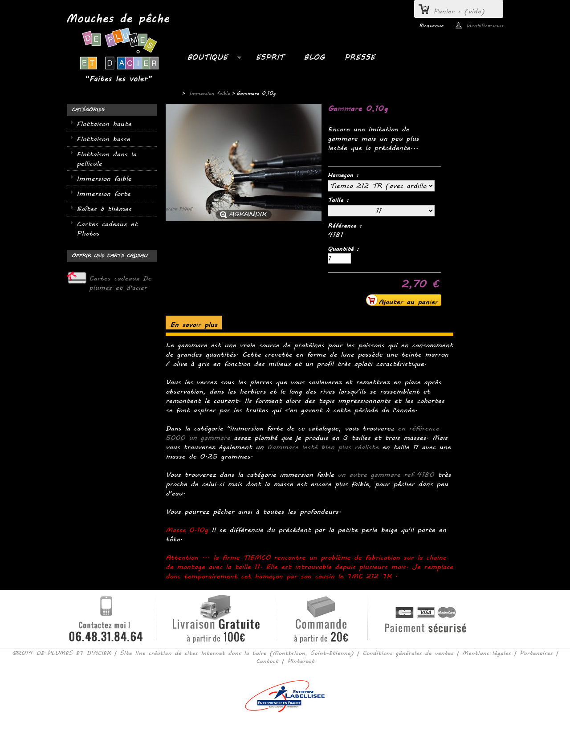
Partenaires (536, 653)
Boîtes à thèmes (104, 209)
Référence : (345, 226)
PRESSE (359, 57)
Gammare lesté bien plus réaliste (323, 447)
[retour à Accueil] (171, 93)
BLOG (314, 57)
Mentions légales (486, 653)
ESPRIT (270, 57)
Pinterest (300, 661)
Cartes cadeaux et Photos (107, 228)
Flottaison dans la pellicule (106, 159)
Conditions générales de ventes (407, 653)
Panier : (459, 11)
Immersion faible (104, 178)
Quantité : (343, 249)
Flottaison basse (103, 139)
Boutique (203, 59)
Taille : (340, 200)
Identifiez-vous (484, 25)
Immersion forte (103, 194)
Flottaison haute (104, 124)
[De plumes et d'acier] (118, 48)
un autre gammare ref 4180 (386, 474)
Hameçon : (345, 175)
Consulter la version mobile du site (285, 725)
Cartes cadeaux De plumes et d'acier (120, 283)
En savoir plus (193, 324)
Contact (267, 661)
